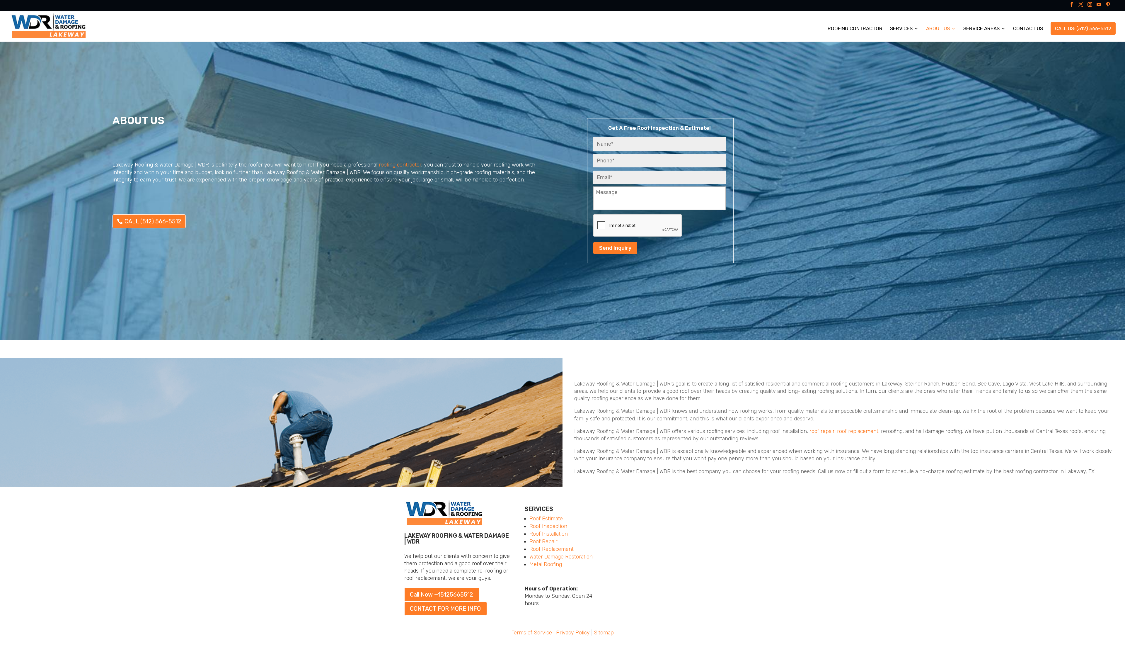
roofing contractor (400, 165)
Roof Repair (543, 541)
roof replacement (857, 431)
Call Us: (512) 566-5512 (1083, 28)
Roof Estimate (546, 518)
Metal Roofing (545, 564)
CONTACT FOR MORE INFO (445, 608)
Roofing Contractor (855, 28)
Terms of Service (532, 632)
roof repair (821, 431)
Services (901, 28)
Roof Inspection (548, 526)
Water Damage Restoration (561, 556)
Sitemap (604, 632)
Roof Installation (548, 534)
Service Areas (981, 28)
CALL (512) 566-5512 (153, 221)
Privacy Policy (573, 632)
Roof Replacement (551, 549)
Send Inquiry (615, 248)
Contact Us (1028, 28)
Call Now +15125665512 (441, 594)
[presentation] (637, 225)
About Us (938, 28)
